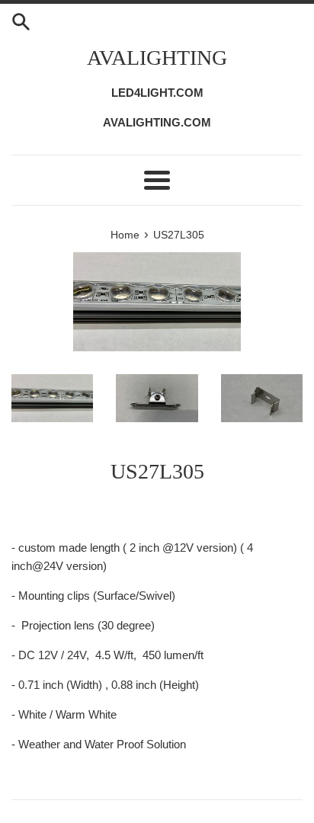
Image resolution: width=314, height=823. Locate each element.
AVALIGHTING (157, 57)
